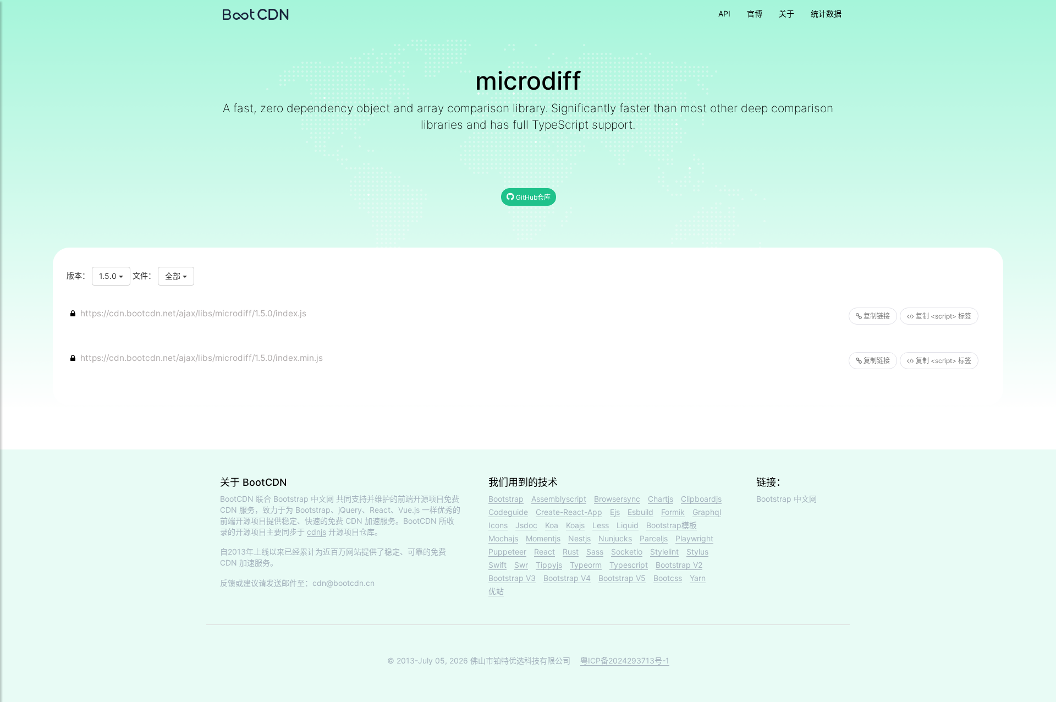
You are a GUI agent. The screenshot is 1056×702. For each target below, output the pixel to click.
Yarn (698, 578)
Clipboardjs (701, 498)
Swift (497, 564)
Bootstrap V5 (622, 578)
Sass (594, 551)
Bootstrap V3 (512, 578)
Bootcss (667, 578)
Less (600, 525)
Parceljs (654, 538)
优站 (496, 591)
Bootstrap (506, 498)
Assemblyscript (558, 498)
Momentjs (543, 538)
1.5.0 (109, 276)
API (724, 13)
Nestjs (579, 538)
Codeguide (508, 512)
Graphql (706, 512)
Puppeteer (507, 551)
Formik (673, 512)
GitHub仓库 (532, 197)
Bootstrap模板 (671, 525)
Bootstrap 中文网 (303, 498)
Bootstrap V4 (567, 578)
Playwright (694, 538)
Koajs (575, 525)
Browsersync (617, 498)
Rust (571, 551)
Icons (498, 525)
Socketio (626, 551)
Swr (521, 564)
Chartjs (660, 498)
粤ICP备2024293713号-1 (624, 660)
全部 (174, 276)
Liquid (628, 525)
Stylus (697, 551)
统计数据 (826, 13)
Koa (551, 525)
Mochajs (503, 538)
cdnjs (316, 531)
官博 (754, 13)
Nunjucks (615, 538)
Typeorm (586, 564)
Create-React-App (569, 512)
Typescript (628, 564)
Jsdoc (526, 525)
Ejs (615, 512)
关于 (786, 13)
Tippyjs (549, 564)
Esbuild (640, 512)
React (544, 551)
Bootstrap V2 (679, 564)
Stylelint (664, 551)
